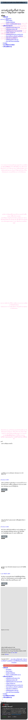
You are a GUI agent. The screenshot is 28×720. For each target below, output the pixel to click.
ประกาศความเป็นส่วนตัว (16, 659)
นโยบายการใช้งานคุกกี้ (16, 714)
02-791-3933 (14, 652)
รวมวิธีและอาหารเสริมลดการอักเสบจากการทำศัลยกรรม (12, 473)
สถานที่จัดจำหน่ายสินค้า (9, 695)
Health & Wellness (10, 672)
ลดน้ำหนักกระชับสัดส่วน (12, 688)
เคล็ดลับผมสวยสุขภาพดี (11, 679)
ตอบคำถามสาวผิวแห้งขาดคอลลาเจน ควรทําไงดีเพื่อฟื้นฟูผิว (13, 567)
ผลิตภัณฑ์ (5, 667)
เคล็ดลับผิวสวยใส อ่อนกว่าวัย (13, 678)
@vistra (7, 654)
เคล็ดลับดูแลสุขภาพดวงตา (12, 690)
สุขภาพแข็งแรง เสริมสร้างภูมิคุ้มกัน (14, 686)
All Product (8, 669)
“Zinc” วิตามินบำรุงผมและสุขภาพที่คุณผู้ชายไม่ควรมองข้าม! (13, 520)
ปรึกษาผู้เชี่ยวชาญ (7, 697)
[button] (1, 16)
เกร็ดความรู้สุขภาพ (10, 683)
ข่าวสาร (5, 693)
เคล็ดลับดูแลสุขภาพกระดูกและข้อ (14, 681)
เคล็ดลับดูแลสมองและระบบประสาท (14, 685)
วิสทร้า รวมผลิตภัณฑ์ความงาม (13, 674)
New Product (9, 671)
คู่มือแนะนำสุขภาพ (7, 676)
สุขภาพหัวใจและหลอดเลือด (12, 692)
